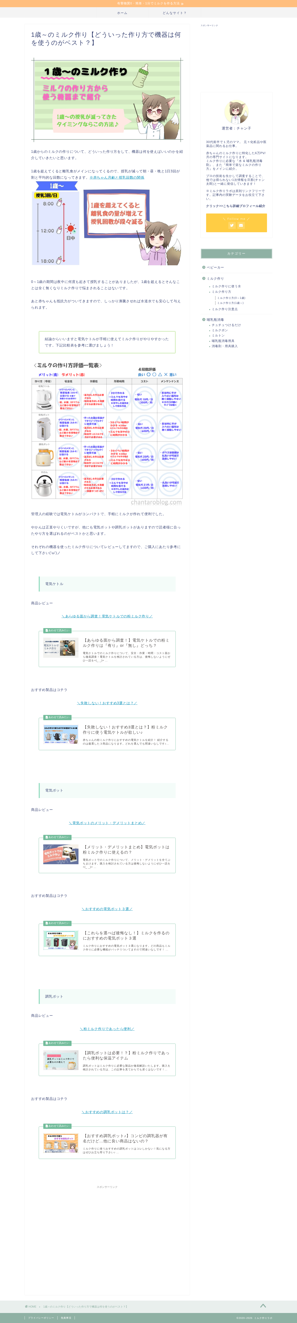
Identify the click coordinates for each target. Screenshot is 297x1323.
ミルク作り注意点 (225, 309)
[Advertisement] (107, 1236)
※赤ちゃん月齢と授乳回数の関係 (117, 177)
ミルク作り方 (221, 291)
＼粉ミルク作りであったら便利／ (107, 1029)
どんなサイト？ (175, 13)
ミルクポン (220, 330)
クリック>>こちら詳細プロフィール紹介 (235, 206)
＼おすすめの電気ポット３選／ (107, 909)
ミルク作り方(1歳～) (230, 302)
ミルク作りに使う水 (226, 286)
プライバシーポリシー (41, 1317)
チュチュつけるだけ (226, 325)
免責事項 (66, 1317)
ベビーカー (215, 267)
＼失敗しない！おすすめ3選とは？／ (107, 703)
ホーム (122, 13)
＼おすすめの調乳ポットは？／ (107, 1112)
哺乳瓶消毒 (215, 319)
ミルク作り (215, 278)
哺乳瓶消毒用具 (223, 341)
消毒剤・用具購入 (225, 346)
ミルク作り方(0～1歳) (231, 297)
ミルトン (218, 335)
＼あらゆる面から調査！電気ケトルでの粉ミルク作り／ (107, 616)
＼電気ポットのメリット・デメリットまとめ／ (107, 823)
